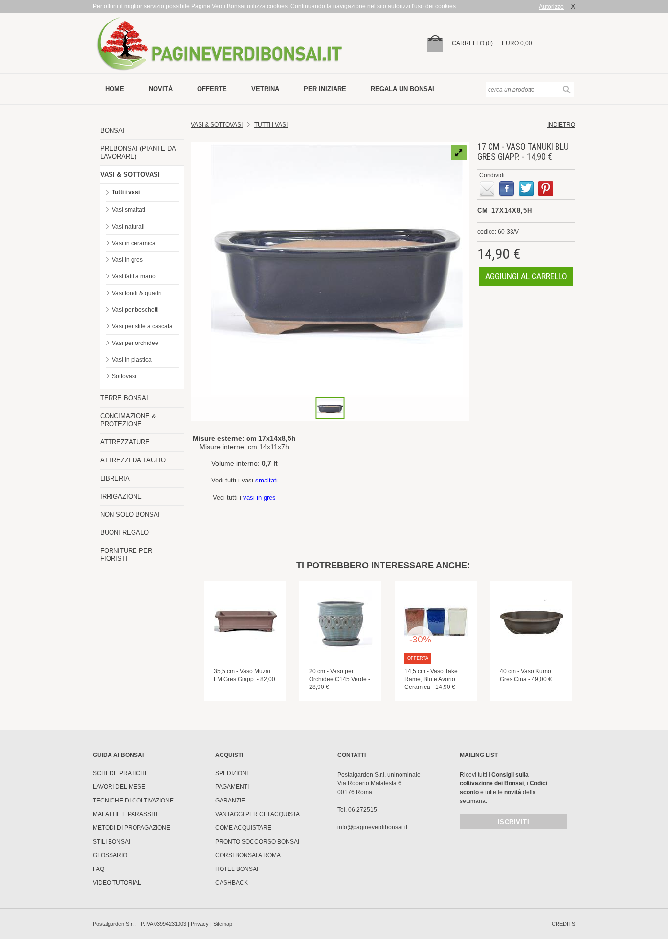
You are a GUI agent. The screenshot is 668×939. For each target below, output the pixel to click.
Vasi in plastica (132, 359)
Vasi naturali (128, 226)
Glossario (110, 855)
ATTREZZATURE (125, 442)
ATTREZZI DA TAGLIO (133, 460)
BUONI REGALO (124, 532)
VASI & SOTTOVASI (130, 174)
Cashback (231, 882)
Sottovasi (124, 376)
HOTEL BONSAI (236, 869)
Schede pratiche (121, 773)
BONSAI (112, 130)
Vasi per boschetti (135, 309)
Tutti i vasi (126, 192)
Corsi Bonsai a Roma (248, 855)
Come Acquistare (243, 827)
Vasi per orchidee (135, 343)
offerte (212, 88)
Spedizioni (231, 773)
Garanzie (230, 800)
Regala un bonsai (402, 88)
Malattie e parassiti (125, 814)
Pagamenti (232, 786)
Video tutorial (117, 882)
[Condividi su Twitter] (526, 189)
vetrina (265, 88)
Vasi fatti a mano (134, 276)
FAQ (98, 869)
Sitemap (222, 924)
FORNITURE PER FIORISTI (126, 554)
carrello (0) (472, 43)
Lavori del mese (119, 786)
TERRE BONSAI (124, 398)
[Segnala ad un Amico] (487, 189)
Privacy (200, 924)
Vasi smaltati (128, 209)
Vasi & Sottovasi (217, 124)
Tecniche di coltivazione (133, 800)
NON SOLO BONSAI (130, 514)
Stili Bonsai (111, 841)
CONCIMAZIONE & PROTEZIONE (128, 420)
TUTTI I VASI (271, 124)
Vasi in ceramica (134, 243)
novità (161, 88)
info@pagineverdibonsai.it (372, 827)
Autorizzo (551, 6)
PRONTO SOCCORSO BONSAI (257, 841)
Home (114, 88)
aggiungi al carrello (526, 276)
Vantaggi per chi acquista (257, 814)
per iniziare (325, 88)
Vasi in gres (127, 259)
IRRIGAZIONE (121, 496)
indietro (561, 124)
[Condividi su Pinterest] (546, 189)
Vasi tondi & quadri (137, 293)
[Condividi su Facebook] (506, 189)
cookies (445, 6)
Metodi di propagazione (131, 827)
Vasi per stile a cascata (142, 326)
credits (563, 924)
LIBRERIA (115, 478)
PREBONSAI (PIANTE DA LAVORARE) (138, 152)
